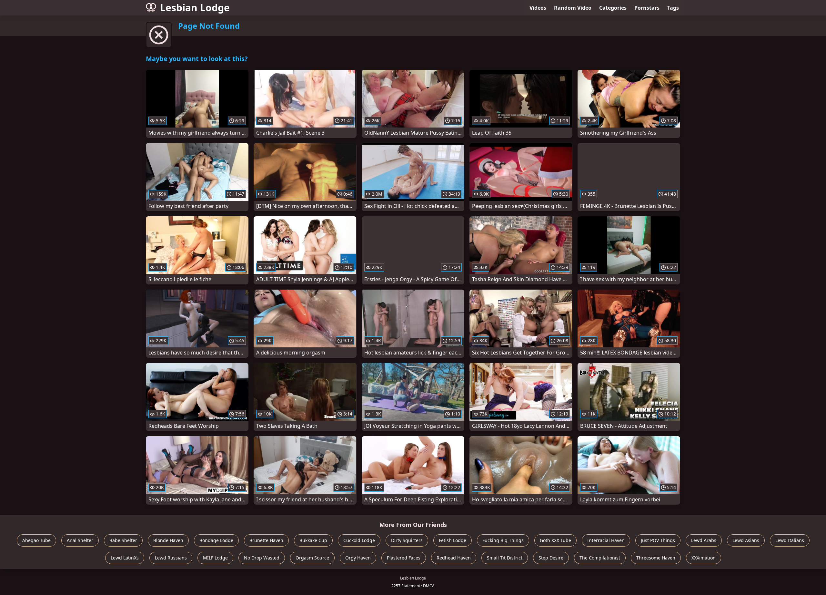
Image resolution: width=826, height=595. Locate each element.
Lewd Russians (171, 558)
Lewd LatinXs (125, 558)
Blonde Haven (168, 540)
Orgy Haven (358, 558)
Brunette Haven (266, 540)
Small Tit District (504, 558)
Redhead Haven (454, 558)
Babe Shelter (123, 540)
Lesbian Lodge (195, 7)
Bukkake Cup (313, 540)
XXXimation (703, 558)
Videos (537, 7)
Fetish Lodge (452, 540)
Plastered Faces (403, 558)
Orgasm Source (312, 558)
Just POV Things (658, 540)
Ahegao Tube (36, 540)
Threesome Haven (655, 558)
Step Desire (551, 558)
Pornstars (647, 7)
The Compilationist (599, 558)
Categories (613, 7)
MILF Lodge (215, 558)
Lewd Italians (789, 540)
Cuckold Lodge (359, 540)
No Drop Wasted (261, 558)
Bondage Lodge (216, 540)
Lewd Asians (745, 540)
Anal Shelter (80, 540)
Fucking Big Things (503, 540)
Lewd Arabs (703, 540)
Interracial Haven (606, 540)
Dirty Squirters (407, 540)
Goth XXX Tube (555, 540)
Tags (673, 7)
